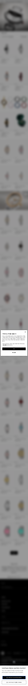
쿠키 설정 (14, 352)
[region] (14, 343)
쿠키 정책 (4, 344)
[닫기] (25, 332)
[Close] (14, 662)
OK (14, 348)
